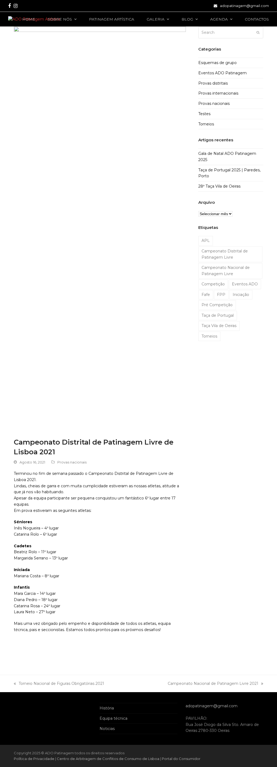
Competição (213, 284)
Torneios (206, 124)
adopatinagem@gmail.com (244, 6)
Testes (204, 113)
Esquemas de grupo (217, 62)
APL (206, 240)
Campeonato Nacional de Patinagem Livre (226, 270)
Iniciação (241, 294)
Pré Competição (217, 304)
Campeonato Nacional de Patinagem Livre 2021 (213, 684)
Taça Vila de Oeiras (219, 325)
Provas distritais (213, 83)
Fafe (206, 294)
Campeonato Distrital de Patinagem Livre (225, 254)
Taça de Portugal (218, 315)
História (107, 708)
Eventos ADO (245, 284)
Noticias (107, 728)
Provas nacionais (72, 462)
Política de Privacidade (34, 758)
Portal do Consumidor (181, 758)
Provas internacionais (218, 93)
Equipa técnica (113, 718)
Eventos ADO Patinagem (222, 73)
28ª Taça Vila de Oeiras (219, 186)
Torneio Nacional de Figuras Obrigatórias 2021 (59, 684)
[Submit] (257, 32)
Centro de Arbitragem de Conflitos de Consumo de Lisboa (108, 758)
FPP (221, 294)
